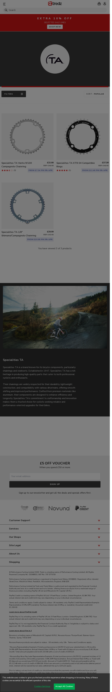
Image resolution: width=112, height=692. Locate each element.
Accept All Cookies (64, 686)
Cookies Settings (42, 686)
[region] (55, 682)
